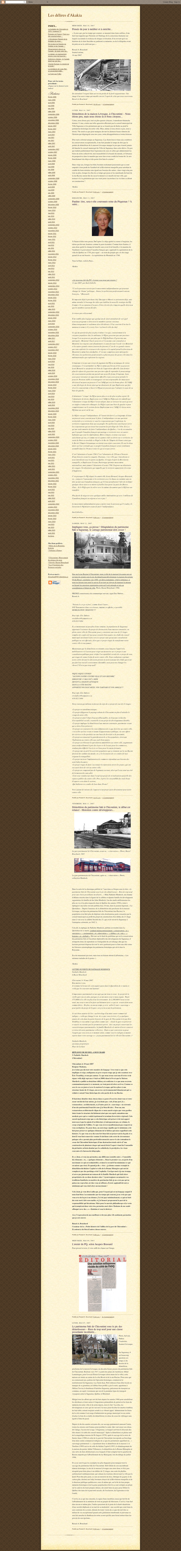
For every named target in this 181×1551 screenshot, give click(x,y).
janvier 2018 (52, 353)
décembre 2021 (53, 481)
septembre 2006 (53, 114)
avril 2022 (51, 489)
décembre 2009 (53, 204)
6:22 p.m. (96, 1317)
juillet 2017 (51, 338)
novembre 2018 (53, 379)
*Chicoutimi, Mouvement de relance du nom (58, 558)
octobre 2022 (52, 507)
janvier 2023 (52, 515)
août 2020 (51, 434)
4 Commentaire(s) (108, 104)
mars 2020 (51, 420)
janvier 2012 (52, 257)
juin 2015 (51, 306)
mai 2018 (51, 364)
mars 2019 (51, 391)
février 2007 (52, 129)
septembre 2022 (53, 504)
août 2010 (51, 222)
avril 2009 (51, 187)
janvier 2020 (52, 414)
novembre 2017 (53, 350)
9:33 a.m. (96, 192)
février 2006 (52, 97)
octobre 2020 (52, 440)
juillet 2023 (51, 530)
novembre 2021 (53, 478)
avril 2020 (51, 422)
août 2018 (51, 373)
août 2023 (51, 533)
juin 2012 (51, 271)
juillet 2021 (51, 466)
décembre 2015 (53, 315)
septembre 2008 (53, 178)
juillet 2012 (51, 274)
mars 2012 (51, 262)
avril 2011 (51, 242)
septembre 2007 (53, 149)
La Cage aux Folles (54, 74)
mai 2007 (51, 137)
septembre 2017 (53, 344)
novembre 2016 (53, 332)
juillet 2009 (51, 196)
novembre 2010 (53, 230)
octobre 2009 (52, 201)
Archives (51, 536)
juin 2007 (51, 140)
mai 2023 (51, 524)
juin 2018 (51, 367)
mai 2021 (51, 460)
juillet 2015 (51, 309)
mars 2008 (51, 161)
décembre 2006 (53, 123)
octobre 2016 (52, 329)
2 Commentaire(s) (108, 798)
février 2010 (52, 207)
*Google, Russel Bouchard (58, 562)
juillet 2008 (51, 172)
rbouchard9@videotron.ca (58, 576)
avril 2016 (51, 324)
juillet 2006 (51, 111)
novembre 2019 (53, 408)
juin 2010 (51, 216)
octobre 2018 (52, 376)
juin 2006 (51, 108)
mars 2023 (51, 521)
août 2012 (51, 277)
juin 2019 (51, 399)
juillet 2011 (51, 251)
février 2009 (52, 184)
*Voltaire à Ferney (55, 550)
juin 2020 (51, 428)
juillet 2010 (51, 219)
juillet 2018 (51, 370)
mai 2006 (51, 106)
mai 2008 (51, 167)
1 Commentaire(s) (107, 192)
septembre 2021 (53, 472)
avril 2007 (51, 135)
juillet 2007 (51, 143)
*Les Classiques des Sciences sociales (55, 566)
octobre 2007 (52, 152)
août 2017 (51, 341)
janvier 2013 (52, 283)
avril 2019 (51, 393)
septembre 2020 (53, 437)
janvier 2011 (52, 233)
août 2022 (51, 501)
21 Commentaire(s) (108, 1317)
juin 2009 (51, 193)
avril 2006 (51, 103)
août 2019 (51, 405)
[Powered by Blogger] (54, 584)
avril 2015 (51, 303)
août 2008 (51, 175)
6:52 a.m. (96, 1529)
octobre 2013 (52, 289)
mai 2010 (51, 213)
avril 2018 (51, 361)
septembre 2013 (53, 286)
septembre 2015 (53, 312)
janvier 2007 (52, 126)
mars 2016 (51, 321)
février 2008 (52, 158)
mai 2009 (51, 190)
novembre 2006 (53, 120)
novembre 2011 (53, 254)
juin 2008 (51, 169)
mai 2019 (51, 396)
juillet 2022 (51, 498)
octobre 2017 (52, 347)
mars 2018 (51, 359)
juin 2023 (51, 527)
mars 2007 (51, 132)
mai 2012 (51, 268)
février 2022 (52, 486)
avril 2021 (51, 457)
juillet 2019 (51, 402)
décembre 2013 (53, 294)
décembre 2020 (53, 446)
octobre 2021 (52, 475)
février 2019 (52, 388)
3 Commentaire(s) (107, 517)
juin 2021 (51, 463)
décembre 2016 (53, 335)
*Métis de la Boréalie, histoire (56, 546)
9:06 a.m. (96, 517)
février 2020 (52, 417)
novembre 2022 (53, 510)
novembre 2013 (53, 292)
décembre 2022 (53, 513)
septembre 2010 (53, 225)
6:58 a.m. (96, 1235)
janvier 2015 (52, 297)
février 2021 (52, 452)
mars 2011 (51, 239)
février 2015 (52, 300)
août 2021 (51, 469)
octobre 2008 (52, 181)
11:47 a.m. (96, 798)
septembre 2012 (53, 280)
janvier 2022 (52, 484)
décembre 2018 (53, 382)
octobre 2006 (52, 117)
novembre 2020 (53, 443)
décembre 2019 (53, 411)
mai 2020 (51, 425)
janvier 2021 (52, 449)
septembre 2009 (53, 199)
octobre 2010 (52, 228)
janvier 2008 (52, 155)
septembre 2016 (53, 327)
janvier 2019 (52, 385)
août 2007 (51, 146)
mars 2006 (51, 100)
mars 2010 (51, 210)
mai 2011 (51, 245)
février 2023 (52, 518)
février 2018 (52, 356)
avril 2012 (51, 265)
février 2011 (52, 236)
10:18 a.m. (97, 104)
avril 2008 (51, 164)
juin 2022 (51, 495)
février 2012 (52, 260)
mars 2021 (51, 454)
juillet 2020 (51, 431)
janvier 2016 (52, 318)
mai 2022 (51, 492)
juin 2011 (51, 248)
